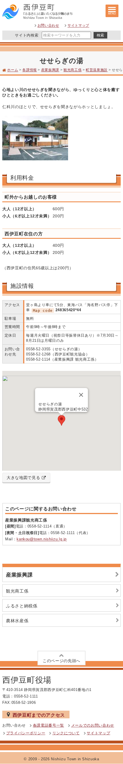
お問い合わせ (48, 26)
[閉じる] (81, 395)
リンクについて (66, 733)
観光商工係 (73, 70)
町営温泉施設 (97, 70)
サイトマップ (78, 26)
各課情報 (29, 70)
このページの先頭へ (61, 660)
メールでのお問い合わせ (92, 725)
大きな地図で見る (23, 477)
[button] (61, 420)
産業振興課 (50, 70)
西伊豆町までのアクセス (39, 714)
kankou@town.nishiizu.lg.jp (42, 539)
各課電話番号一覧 (48, 725)
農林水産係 (17, 620)
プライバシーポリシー (25, 733)
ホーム (12, 70)
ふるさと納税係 (21, 605)
